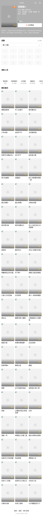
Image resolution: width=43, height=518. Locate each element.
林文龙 (40, 12)
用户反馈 (26, 511)
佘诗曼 (30, 12)
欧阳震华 (24, 12)
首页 (15, 511)
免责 (20, 511)
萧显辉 (24, 14)
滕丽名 (35, 12)
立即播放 (31, 25)
